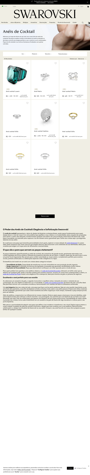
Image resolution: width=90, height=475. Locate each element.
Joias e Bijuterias (15, 22)
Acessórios (34, 22)
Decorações (43, 22)
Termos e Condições (41, 2)
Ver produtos (51, 2)
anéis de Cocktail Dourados (51, 271)
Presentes (52, 22)
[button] (80, 468)
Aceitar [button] (70, 468)
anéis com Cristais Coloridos (54, 282)
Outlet (74, 22)
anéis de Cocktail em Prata (12, 274)
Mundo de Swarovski (64, 22)
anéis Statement (72, 243)
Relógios (25, 22)
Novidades (4, 22)
